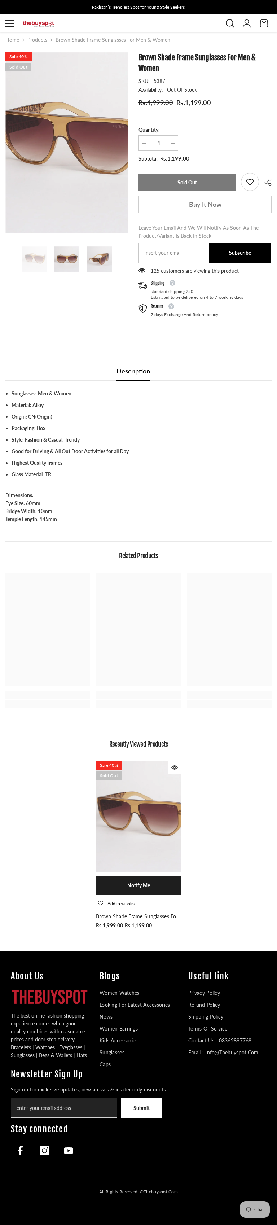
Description (133, 371)
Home (12, 40)
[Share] (265, 182)
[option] (66, 142)
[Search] (230, 23)
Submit (141, 1108)
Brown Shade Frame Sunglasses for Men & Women (137, 916)
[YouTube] (68, 1150)
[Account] (246, 23)
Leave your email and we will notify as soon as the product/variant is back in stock (198, 232)
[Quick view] (174, 767)
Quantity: (149, 130)
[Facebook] (20, 1150)
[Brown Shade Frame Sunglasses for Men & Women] (138, 816)
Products (37, 40)
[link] (250, 182)
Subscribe (240, 253)
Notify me (138, 885)
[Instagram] (44, 1150)
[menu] (9, 23)
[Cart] (264, 23)
